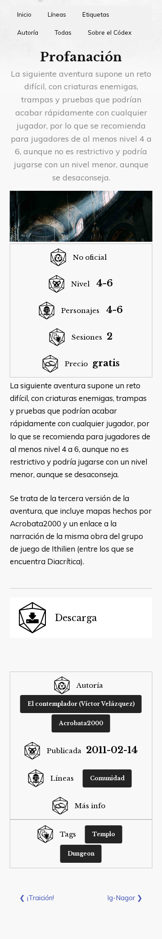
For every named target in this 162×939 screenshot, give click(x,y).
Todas (63, 32)
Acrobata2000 (81, 723)
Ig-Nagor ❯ (125, 897)
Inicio (24, 14)
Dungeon (81, 853)
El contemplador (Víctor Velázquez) (81, 703)
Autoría (27, 32)
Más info (90, 805)
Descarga (76, 617)
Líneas (57, 14)
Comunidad (107, 778)
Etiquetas (95, 14)
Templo (103, 834)
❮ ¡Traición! (36, 897)
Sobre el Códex (109, 32)
